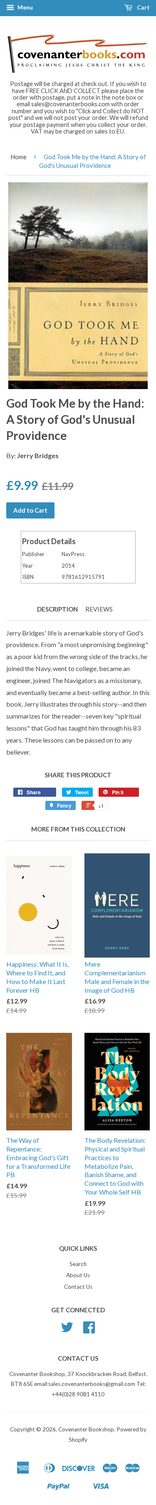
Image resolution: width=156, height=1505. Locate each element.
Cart (143, 7)
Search (78, 1264)
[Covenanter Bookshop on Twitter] (67, 1330)
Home (18, 156)
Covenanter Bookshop (86, 1429)
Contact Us (78, 1286)
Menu (24, 7)
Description (57, 609)
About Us (78, 1275)
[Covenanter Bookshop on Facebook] (89, 1330)
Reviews (99, 609)
